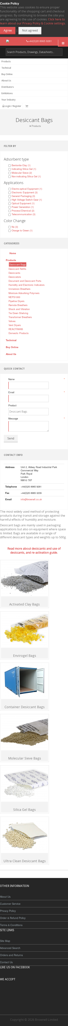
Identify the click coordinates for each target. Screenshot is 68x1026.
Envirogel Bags (24, 655)
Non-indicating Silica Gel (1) (26, 176)
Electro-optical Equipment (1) (27, 188)
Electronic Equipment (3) (25, 192)
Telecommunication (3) (23, 214)
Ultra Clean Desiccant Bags (24, 861)
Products (36, 126)
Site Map (5, 941)
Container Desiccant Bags (25, 707)
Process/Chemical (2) (23, 210)
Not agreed (30, 30)
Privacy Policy (8, 911)
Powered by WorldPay (34, 1002)
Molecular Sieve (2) (22, 172)
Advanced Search (10, 948)
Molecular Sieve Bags (24, 758)
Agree (8, 30)
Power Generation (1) (23, 207)
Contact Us (6, 962)
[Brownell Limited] (16, 41)
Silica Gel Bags (24, 809)
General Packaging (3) (23, 196)
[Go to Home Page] (27, 126)
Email (36, 392)
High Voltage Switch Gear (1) (27, 199)
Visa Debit (50, 993)
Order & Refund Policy (13, 918)
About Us (5, 896)
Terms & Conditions (11, 925)
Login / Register (12, 106)
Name (36, 379)
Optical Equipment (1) (23, 203)
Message (36, 418)
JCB (28, 993)
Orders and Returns (11, 955)
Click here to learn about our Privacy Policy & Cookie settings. (33, 21)
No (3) (15, 226)
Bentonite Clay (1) (21, 165)
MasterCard (17, 993)
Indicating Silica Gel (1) (24, 169)
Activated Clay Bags (24, 604)
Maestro (39, 993)
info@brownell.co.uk (31, 499)
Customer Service (10, 903)
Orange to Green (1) (22, 230)
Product (12, 405)
